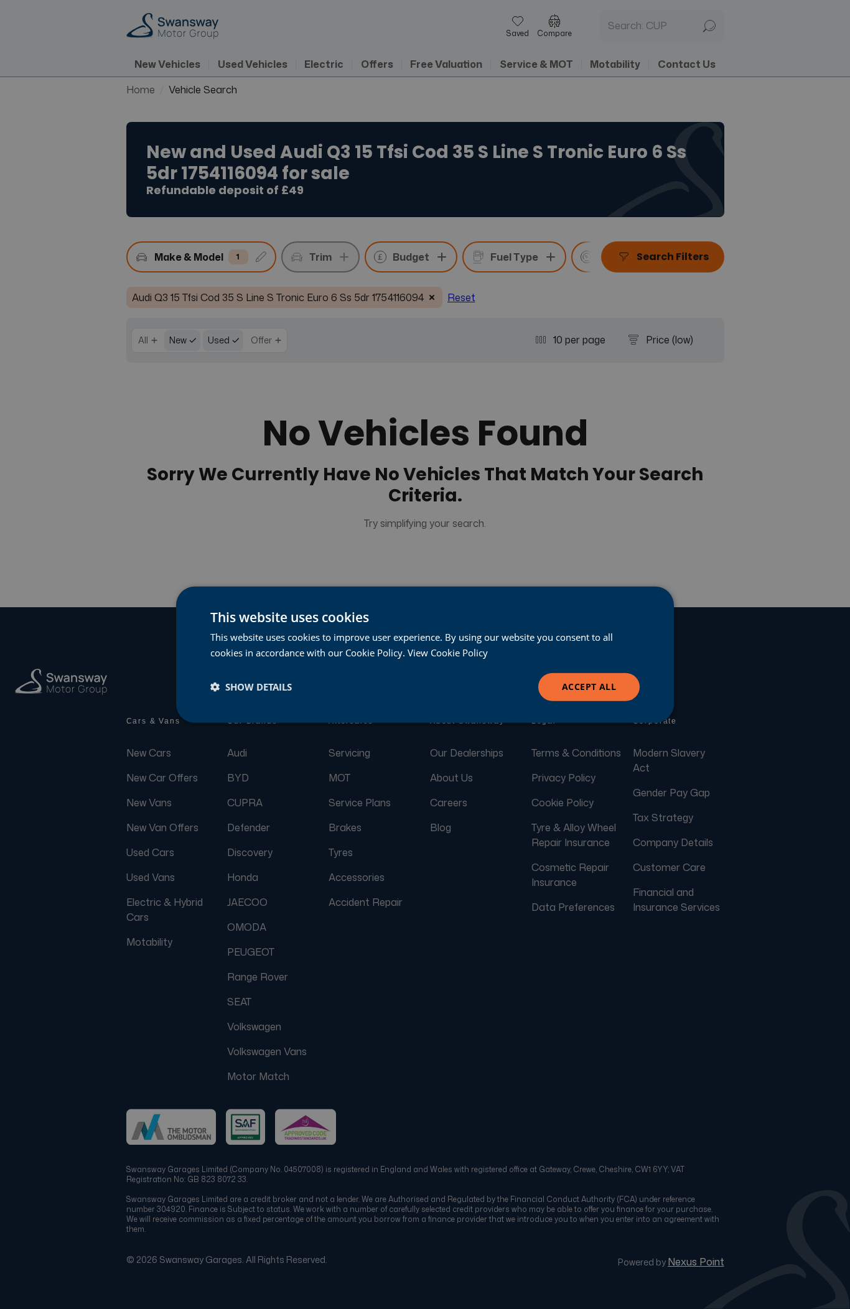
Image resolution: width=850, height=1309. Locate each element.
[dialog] (425, 655)
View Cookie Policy (448, 652)
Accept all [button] (589, 686)
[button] (251, 687)
